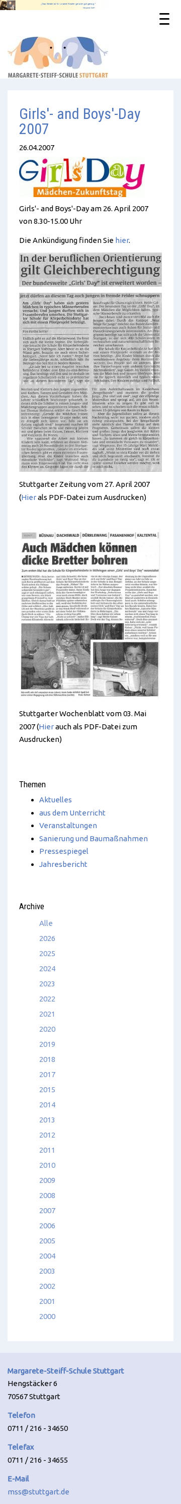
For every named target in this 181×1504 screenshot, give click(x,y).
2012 (47, 1135)
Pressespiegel (63, 851)
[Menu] (164, 18)
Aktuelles (55, 799)
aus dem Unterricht (72, 812)
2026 (47, 938)
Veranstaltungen (68, 825)
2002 (47, 1286)
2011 (47, 1150)
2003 (47, 1271)
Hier (28, 497)
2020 (47, 1029)
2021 (47, 1014)
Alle (46, 923)
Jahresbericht (63, 864)
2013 (47, 1119)
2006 (47, 1225)
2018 (47, 1059)
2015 (47, 1089)
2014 (47, 1104)
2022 (47, 998)
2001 (47, 1301)
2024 (47, 968)
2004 (47, 1255)
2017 (47, 1074)
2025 (47, 953)
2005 (47, 1240)
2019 (47, 1044)
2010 (47, 1165)
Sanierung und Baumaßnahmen (93, 838)
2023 (47, 983)
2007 (47, 1210)
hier (122, 240)
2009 (47, 1180)
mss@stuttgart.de (38, 1491)
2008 (47, 1195)
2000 (47, 1316)
